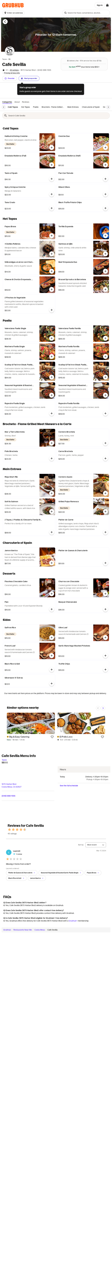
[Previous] (3, 107)
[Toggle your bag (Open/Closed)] (107, 5)
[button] (14, 13)
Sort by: (81, 845)
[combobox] (86, 13)
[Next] (108, 107)
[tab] (13, 107)
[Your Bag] (107, 5)
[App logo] (13, 5)
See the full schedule (69, 785)
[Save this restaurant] (52, 736)
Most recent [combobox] (92, 845)
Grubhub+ (73, 921)
